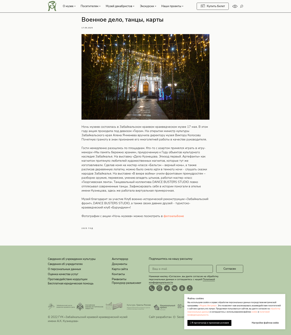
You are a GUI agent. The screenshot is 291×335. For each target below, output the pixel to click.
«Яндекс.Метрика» (208, 305)
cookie (254, 312)
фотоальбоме (174, 216)
